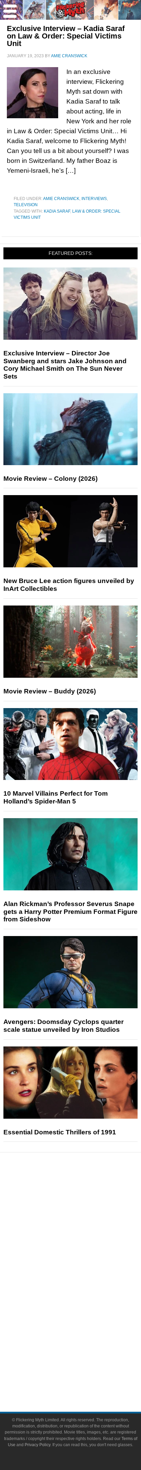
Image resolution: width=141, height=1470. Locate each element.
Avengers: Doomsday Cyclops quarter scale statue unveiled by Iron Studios (63, 1025)
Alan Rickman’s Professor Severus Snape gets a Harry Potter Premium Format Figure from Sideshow (70, 911)
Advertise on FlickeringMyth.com (84, 1365)
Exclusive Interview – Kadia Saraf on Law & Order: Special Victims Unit (66, 36)
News (84, 1192)
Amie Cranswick (61, 198)
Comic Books (84, 1295)
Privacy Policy (37, 1444)
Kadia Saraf (57, 211)
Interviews (94, 198)
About (84, 1343)
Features (84, 1216)
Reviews (84, 1204)
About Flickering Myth (84, 1353)
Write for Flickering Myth (84, 1377)
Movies (84, 1271)
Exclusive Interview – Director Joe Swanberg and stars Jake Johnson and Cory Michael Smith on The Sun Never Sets (65, 365)
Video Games (84, 1307)
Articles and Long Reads (84, 1226)
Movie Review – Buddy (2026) (49, 691)
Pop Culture (84, 1262)
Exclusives (84, 1250)
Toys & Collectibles (84, 1319)
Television (26, 204)
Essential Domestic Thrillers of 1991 (59, 1132)
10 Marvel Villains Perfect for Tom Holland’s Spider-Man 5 (55, 797)
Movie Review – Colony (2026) (50, 478)
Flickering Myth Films (84, 1331)
